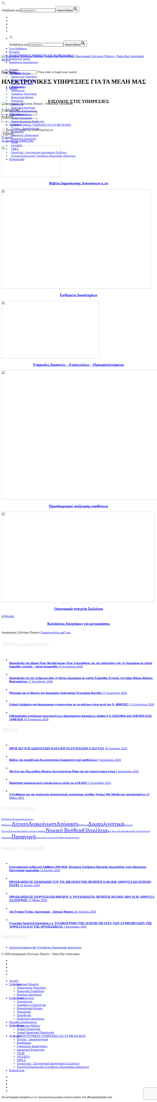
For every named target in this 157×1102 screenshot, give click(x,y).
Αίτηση (19, 824)
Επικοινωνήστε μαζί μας (56, 632)
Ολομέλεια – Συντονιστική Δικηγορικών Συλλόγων (48, 1063)
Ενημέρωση (16, 998)
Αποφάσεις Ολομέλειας (31, 1004)
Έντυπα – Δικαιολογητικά (32, 1039)
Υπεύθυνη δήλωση (64, 838)
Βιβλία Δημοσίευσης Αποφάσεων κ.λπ (78, 183)
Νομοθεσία (24, 1015)
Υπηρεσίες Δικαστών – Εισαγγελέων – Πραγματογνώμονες (78, 365)
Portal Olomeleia (13, 819)
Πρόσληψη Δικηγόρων (23, 107)
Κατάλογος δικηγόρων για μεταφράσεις (78, 624)
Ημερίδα (21, 831)
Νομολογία (24, 1011)
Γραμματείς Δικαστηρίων (32, 1046)
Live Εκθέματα (18, 48)
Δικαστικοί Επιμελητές (24, 138)
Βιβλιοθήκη (16, 1025)
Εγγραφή (14, 51)
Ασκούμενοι (24, 1001)
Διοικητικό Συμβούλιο (30, 991)
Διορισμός (13, 831)
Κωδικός (8, 116)
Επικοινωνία (16, 159)
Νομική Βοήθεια (64, 830)
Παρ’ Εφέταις (137, 831)
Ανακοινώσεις (25, 998)
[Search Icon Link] (11, 38)
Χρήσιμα (75, 838)
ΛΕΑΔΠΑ (23, 1056)
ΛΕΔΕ (21, 1053)
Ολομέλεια (95, 830)
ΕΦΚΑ (21, 1060)
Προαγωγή (24, 836)
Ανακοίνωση (42, 824)
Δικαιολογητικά (106, 824)
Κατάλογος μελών (19, 58)
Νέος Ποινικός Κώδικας (35, 831)
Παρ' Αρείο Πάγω (114, 831)
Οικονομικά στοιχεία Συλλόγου (78, 609)
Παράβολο (127, 831)
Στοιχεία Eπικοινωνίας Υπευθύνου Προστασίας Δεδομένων (43, 155)
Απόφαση (67, 824)
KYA (4, 819)
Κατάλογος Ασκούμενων (23, 62)
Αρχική (13, 69)
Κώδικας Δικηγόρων (29, 994)
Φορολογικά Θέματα (29, 1008)
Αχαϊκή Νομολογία (28, 1029)
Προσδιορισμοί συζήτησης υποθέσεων (78, 506)
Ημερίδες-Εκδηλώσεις (23, 111)
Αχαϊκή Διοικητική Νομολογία (35, 1032)
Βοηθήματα (83, 825)
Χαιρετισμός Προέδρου (31, 987)
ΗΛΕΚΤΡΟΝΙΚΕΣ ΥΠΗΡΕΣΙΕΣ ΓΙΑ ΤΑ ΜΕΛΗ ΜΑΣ (41, 124)
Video (23, 819)
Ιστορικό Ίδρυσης (28, 984)
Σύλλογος (15, 984)
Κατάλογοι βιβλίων (28, 1025)
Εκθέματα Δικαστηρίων (78, 295)
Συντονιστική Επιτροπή (46, 838)
